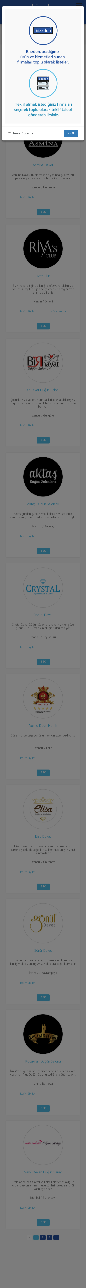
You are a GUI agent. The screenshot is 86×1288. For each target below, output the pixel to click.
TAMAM (71, 133)
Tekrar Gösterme (23, 133)
